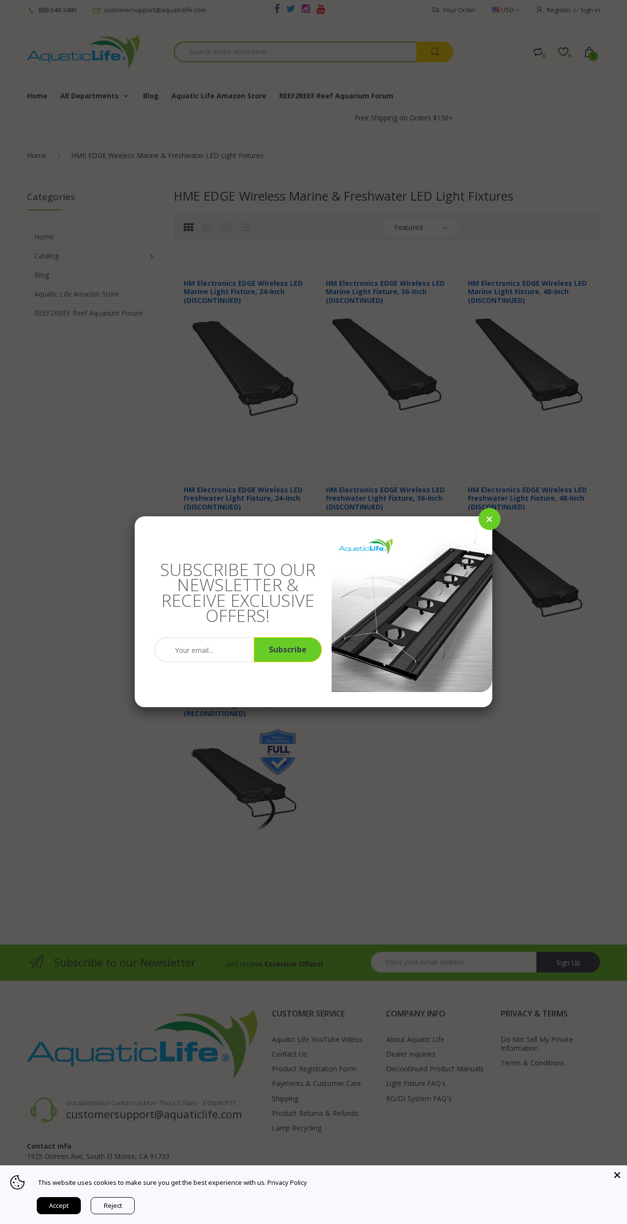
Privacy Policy (287, 1182)
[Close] (490, 519)
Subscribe (288, 649)
